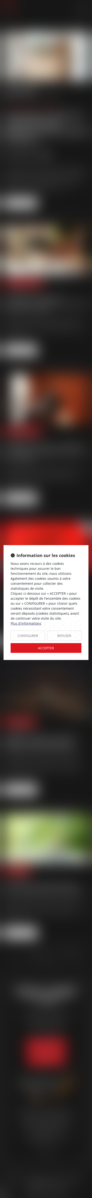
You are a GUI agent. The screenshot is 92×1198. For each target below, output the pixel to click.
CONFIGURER (27, 635)
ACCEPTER (46, 648)
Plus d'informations (26, 623)
